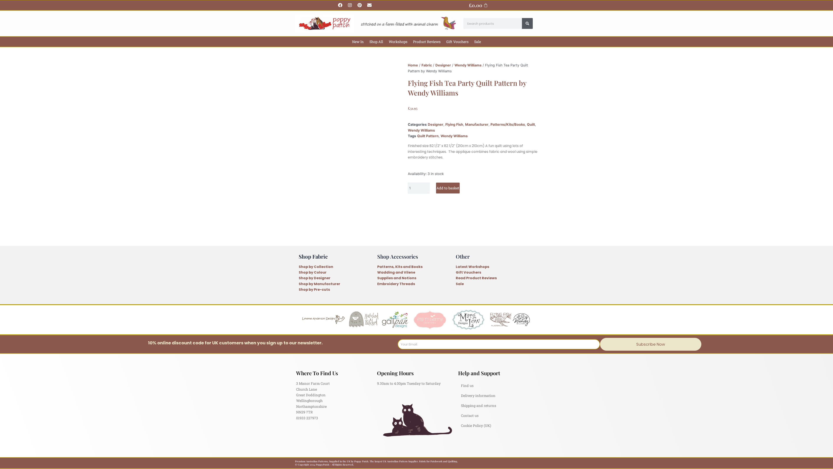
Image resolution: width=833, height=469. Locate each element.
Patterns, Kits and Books (400, 266)
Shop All (376, 41)
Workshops (398, 41)
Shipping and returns (478, 405)
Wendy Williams (468, 65)
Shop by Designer (314, 278)
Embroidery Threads (396, 283)
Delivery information (478, 395)
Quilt (531, 124)
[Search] (527, 23)
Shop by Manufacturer (319, 283)
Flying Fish (454, 124)
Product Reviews (427, 41)
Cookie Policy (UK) (476, 425)
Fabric (426, 65)
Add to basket (447, 188)
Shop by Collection (316, 266)
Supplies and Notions (396, 278)
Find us (467, 385)
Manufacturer (477, 124)
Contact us (470, 415)
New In (358, 41)
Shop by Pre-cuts (314, 289)
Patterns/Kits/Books (507, 124)
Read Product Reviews (476, 278)
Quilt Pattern (428, 136)
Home (413, 65)
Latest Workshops (472, 266)
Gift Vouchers (457, 41)
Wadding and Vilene (396, 272)
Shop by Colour (312, 272)
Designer (443, 65)
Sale (477, 41)
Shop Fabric (313, 256)
